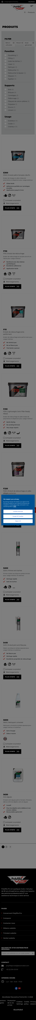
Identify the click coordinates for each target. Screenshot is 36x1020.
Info (15, 506)
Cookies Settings (18, 511)
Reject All (18, 521)
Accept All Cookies (18, 516)
